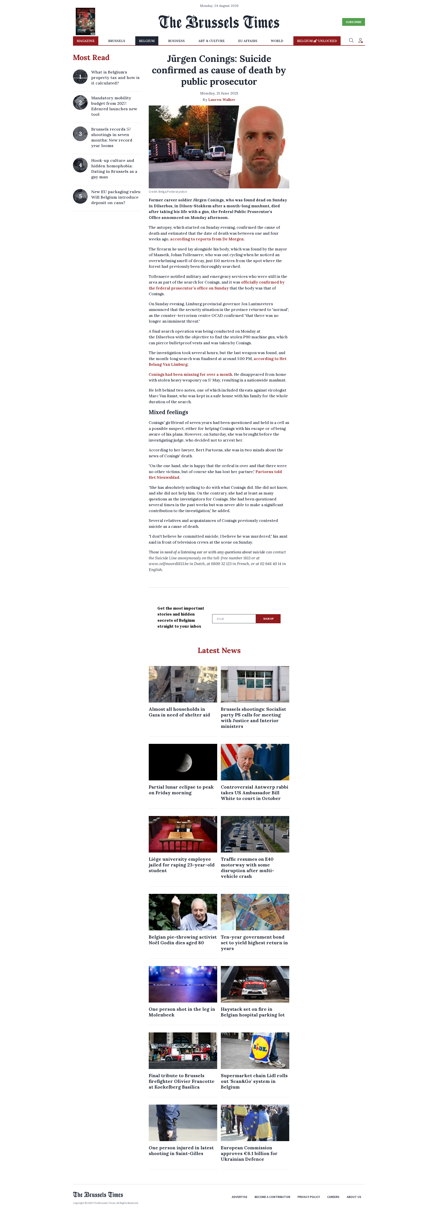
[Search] (351, 40)
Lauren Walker (221, 99)
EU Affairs (247, 41)
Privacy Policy (308, 1197)
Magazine (86, 41)
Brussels (116, 41)
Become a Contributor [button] (272, 1197)
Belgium (147, 41)
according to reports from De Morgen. (207, 239)
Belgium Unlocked (317, 41)
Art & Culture (211, 41)
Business (176, 41)
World (277, 41)
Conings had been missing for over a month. (191, 374)
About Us (354, 1197)
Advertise (239, 1197)
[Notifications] (360, 40)
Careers (333, 1197)
